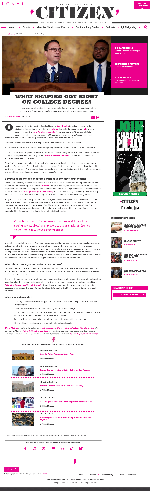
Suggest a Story (129, 295)
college (54, 129)
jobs (85, 129)
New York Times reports (44, 132)
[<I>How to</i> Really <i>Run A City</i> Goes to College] (116, 272)
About (80, 475)
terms (45, 474)
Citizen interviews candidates (57, 156)
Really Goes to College (135, 271)
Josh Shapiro (63, 126)
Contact (92, 475)
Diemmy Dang (130, 244)
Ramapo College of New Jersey (38, 192)
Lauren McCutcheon (132, 274)
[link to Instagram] (8, 3)
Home (4, 34)
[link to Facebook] (2, 3)
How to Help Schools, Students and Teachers (135, 256)
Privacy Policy (107, 475)
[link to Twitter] (13, 3)
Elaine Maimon (13, 116)
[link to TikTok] (71, 448)
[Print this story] (97, 117)
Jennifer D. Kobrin (132, 230)
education (44, 186)
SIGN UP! (11, 469)
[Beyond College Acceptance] (116, 242)
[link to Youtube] (18, 3)
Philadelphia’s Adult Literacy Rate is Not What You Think (135, 226)
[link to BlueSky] (81, 448)
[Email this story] (93, 117)
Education (11, 34)
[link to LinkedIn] (62, 448)
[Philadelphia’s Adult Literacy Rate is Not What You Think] (116, 227)
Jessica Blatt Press (131, 260)
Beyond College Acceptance (132, 241)
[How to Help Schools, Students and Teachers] (116, 257)
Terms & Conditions (127, 475)
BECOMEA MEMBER (142, 4)
